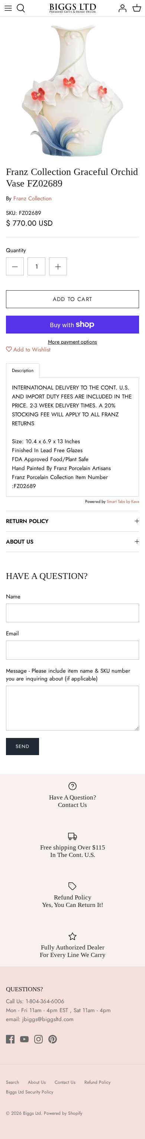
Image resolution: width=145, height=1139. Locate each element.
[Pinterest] (52, 1039)
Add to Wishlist (32, 349)
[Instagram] (38, 1039)
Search (12, 1082)
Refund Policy (97, 1082)
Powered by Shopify (63, 1113)
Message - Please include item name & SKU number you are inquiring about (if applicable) (68, 675)
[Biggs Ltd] (72, 8)
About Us (37, 1082)
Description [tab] (22, 370)
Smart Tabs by (119, 501)
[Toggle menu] (8, 8)
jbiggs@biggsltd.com (48, 1019)
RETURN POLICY (27, 521)
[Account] (120, 8)
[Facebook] (10, 1039)
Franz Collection (32, 198)
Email (12, 634)
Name (13, 597)
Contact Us (65, 1082)
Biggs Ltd (32, 1113)
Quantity (16, 250)
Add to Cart (72, 299)
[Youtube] (24, 1039)
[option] (72, 89)
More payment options (72, 342)
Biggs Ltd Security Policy (29, 1092)
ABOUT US (19, 542)
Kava (135, 501)
